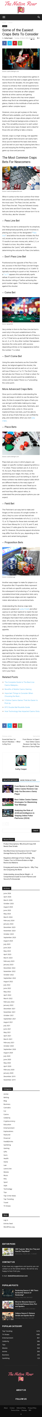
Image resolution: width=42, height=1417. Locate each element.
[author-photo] (21, 766)
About (6, 1408)
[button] (3, 17)
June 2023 (7, 948)
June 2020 (7, 1059)
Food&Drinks (8, 1141)
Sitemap (24, 1410)
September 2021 (10, 1019)
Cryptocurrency (9, 1121)
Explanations (8, 1131)
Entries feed (8, 1223)
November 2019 (9, 1080)
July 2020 (7, 1056)
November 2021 (9, 1012)
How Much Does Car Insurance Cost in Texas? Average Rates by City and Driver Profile (20, 852)
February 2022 (9, 1002)
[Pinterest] (15, 43)
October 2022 (9, 975)
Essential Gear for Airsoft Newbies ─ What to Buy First (11, 741)
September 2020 (10, 1049)
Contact (12, 1408)
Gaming (6, 1148)
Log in (6, 1220)
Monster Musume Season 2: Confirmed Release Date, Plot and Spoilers (26, 1304)
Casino (10, 23)
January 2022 (8, 1005)
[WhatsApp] (20, 43)
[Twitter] (9, 43)
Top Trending (9, 1199)
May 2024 (7, 914)
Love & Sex (8, 1169)
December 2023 (9, 927)
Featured (7, 1135)
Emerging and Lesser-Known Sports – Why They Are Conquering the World (21, 868)
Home (4, 23)
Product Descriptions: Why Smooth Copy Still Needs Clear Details (20, 845)
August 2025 (8, 907)
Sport (6, 1182)
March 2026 (8, 900)
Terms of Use (15, 1410)
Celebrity (7, 1118)
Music (6, 1175)
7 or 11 (6, 274)
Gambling (7, 1145)
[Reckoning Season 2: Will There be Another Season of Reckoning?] (7, 1293)
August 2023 (8, 941)
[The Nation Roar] (21, 7)
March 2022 (8, 998)
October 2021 (9, 1015)
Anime (6, 1094)
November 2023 (9, 931)
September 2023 (10, 937)
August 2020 (8, 1053)
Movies (6, 1172)
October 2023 (9, 934)
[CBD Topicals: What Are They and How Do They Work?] (7, 1252)
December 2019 (9, 1076)
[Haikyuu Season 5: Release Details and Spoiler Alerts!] (7, 1316)
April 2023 (7, 954)
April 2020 (7, 1066)
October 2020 (9, 1046)
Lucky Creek (24, 609)
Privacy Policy (32, 1408)
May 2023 (7, 951)
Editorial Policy (21, 1408)
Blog (5, 1101)
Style (5, 1185)
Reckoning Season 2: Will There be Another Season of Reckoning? (26, 1293)
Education (7, 1124)
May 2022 (7, 992)
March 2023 (8, 958)
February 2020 (9, 1070)
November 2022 (9, 971)
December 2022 (9, 968)
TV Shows (7, 1206)
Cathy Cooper (8, 38)
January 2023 (8, 964)
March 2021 (8, 1039)
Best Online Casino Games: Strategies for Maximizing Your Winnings (26, 802)
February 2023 (9, 961)
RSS (30, 1410)
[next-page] (7, 823)
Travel (6, 1202)
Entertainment (9, 1128)
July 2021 (7, 1025)
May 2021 (7, 1032)
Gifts (5, 1152)
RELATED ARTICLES (11, 780)
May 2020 (7, 1063)
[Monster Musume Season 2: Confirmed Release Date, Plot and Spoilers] (7, 1305)
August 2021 (8, 1022)
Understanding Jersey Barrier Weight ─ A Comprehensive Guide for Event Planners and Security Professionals (20, 876)
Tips (5, 1192)
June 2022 (7, 988)
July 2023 (7, 944)
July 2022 (7, 985)
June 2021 (7, 1029)
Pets (5, 1179)
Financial (7, 1138)
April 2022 (7, 995)
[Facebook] (4, 43)
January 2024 (8, 924)
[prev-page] (3, 823)
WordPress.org (9, 1227)
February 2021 (9, 1042)
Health (6, 1158)
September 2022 (10, 978)
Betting (6, 1097)
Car (5, 1111)
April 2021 (7, 1036)
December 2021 (9, 1009)
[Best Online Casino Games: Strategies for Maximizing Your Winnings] (7, 802)
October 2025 (9, 903)
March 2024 (8, 917)
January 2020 (8, 1073)
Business (7, 1104)
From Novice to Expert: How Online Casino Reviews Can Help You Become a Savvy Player (31, 743)
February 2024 (9, 920)
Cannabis (7, 1108)
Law (5, 1165)
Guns (6, 1155)
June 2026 (7, 893)
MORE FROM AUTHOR (28, 780)
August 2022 (8, 981)
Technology (8, 1189)
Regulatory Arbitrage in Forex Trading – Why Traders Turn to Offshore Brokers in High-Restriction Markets (19, 860)
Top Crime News (10, 1196)
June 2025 (7, 910)
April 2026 (7, 897)
